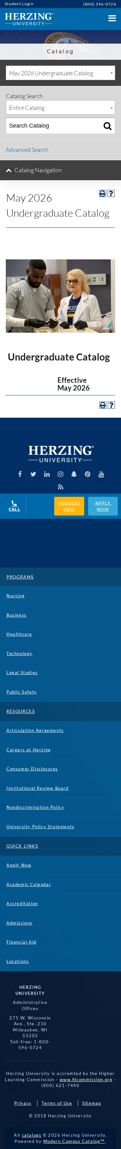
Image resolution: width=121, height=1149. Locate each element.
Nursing (15, 595)
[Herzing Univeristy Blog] (60, 487)
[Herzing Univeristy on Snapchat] (74, 474)
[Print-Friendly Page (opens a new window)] (102, 193)
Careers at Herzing (28, 749)
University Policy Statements (40, 826)
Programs (20, 577)
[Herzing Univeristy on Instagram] (60, 474)
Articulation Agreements (35, 730)
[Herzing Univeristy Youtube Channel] (101, 474)
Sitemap (91, 1103)
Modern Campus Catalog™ (74, 1141)
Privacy (23, 1103)
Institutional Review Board (37, 788)
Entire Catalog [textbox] (27, 107)
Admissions (19, 922)
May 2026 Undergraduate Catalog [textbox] (51, 73)
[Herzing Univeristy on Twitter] (33, 474)
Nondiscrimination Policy (35, 807)
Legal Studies (22, 672)
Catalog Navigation (38, 169)
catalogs (32, 1135)
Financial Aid (21, 942)
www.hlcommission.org (86, 1079)
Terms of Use (57, 1103)
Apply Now (103, 506)
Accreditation (22, 903)
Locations (17, 961)
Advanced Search (27, 149)
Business (16, 615)
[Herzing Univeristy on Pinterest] (87, 474)
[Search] (107, 126)
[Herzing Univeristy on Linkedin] (47, 474)
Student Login (19, 3)
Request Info (70, 506)
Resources (20, 711)
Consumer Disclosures (32, 768)
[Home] (26, 19)
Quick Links (22, 846)
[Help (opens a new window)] (111, 193)
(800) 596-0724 (99, 4)
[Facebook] (19, 474)
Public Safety (21, 692)
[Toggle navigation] (111, 16)
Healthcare (19, 634)
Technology (19, 653)
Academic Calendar (28, 884)
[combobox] (60, 73)
